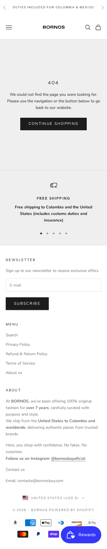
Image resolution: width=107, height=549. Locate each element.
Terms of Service (20, 363)
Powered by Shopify (71, 510)
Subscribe (27, 303)
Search (12, 335)
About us (14, 372)
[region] (53, 202)
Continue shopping (54, 123)
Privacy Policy (18, 344)
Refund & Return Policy (26, 354)
